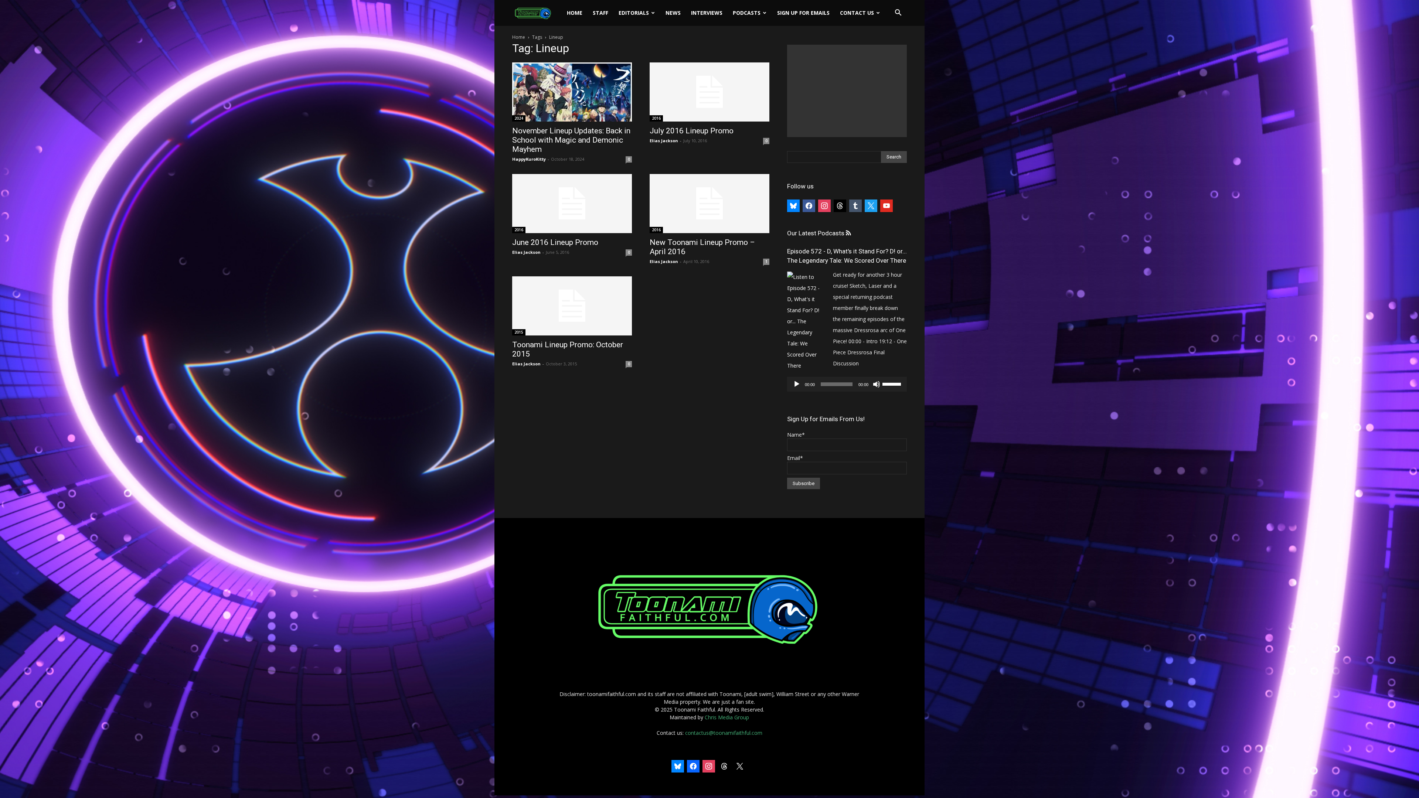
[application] (847, 384)
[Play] (796, 384)
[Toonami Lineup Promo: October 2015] (572, 305)
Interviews (706, 12)
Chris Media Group (727, 717)
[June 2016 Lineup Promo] (572, 203)
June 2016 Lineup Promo (555, 242)
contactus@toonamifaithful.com (723, 732)
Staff (600, 12)
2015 (518, 332)
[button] (898, 13)
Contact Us (857, 12)
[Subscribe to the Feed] (848, 233)
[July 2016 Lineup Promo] (709, 92)
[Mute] (876, 384)
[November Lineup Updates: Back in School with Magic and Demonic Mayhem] (572, 92)
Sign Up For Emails (803, 12)
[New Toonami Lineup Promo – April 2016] (709, 203)
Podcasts (746, 12)
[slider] (892, 383)
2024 (518, 118)
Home (574, 12)
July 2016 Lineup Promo (692, 130)
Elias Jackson (664, 140)
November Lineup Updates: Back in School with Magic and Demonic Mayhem (571, 140)
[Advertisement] (847, 91)
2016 (656, 118)
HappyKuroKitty (529, 159)
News (673, 12)
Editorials (634, 12)
